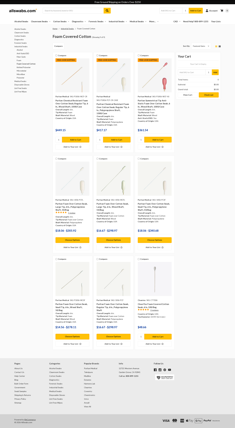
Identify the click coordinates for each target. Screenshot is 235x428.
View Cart (187, 95)
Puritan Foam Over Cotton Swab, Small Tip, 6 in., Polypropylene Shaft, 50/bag (154, 206)
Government (19, 387)
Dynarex (87, 380)
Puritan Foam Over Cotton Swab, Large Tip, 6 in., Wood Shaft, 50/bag (113, 206)
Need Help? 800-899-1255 (195, 21)
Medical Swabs (137, 21)
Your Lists (216, 21)
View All (87, 406)
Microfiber (21, 74)
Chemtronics (89, 395)
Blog (16, 380)
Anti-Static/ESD (23, 53)
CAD (175, 21)
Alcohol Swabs (21, 21)
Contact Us (19, 372)
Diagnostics (77, 21)
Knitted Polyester (24, 67)
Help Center (19, 376)
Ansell (86, 403)
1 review (71, 213)
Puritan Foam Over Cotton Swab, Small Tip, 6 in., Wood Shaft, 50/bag (71, 307)
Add (215, 72)
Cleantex (88, 387)
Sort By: (186, 46)
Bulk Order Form (21, 383)
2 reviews (154, 310)
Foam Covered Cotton (26, 64)
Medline (87, 376)
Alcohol (20, 50)
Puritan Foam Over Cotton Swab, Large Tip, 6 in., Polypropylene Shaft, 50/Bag (71, 206)
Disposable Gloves (21, 85)
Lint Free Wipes (20, 92)
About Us (18, 368)
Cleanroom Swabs (39, 21)
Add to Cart (195, 10)
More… (152, 21)
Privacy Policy (20, 399)
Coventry (88, 391)
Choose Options (72, 240)
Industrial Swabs (116, 21)
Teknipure (88, 372)
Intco (86, 399)
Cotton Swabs (60, 21)
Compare (58, 46)
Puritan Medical (90, 368)
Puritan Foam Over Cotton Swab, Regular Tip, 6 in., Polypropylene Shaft (113, 307)
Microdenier (21, 71)
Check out (208, 95)
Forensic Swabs (96, 21)
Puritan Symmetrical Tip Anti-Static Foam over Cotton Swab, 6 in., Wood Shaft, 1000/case (154, 103)
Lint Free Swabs (20, 88)
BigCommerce (30, 420)
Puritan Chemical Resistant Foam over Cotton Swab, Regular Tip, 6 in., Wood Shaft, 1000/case (71, 103)
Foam (19, 60)
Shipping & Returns (22, 395)
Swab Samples (20, 391)
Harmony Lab (89, 383)
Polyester (20, 78)
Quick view (72, 76)
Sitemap (17, 403)
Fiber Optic (21, 57)
